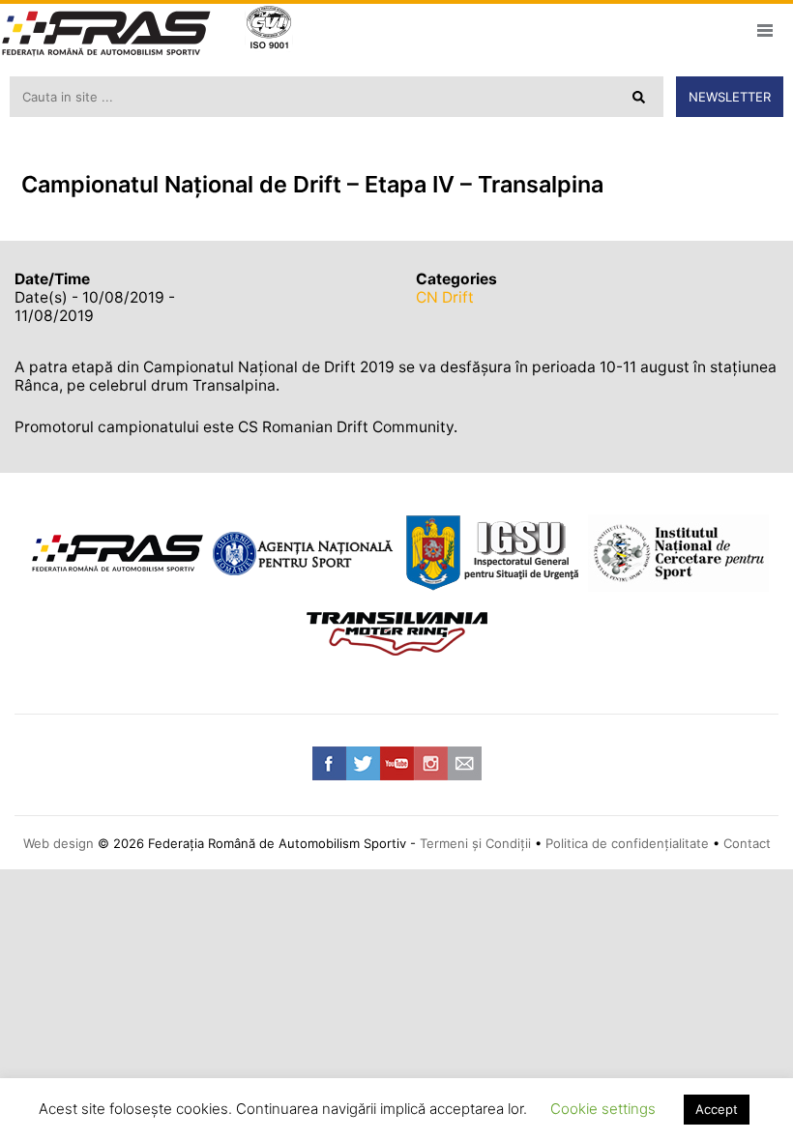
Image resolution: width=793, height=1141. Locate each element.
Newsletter (730, 96)
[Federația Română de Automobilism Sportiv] (106, 35)
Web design (58, 843)
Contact (747, 843)
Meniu (764, 30)
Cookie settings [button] (603, 1108)
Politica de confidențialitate (627, 843)
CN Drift (445, 297)
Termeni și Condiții (475, 843)
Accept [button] (716, 1109)
